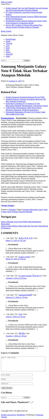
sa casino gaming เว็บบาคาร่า (30, 276)
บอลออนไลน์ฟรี (25, 295)
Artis (7, 46)
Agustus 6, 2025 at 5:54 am (16, 278)
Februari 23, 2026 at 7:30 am (16, 297)
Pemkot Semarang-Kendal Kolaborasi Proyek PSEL (25, 97)
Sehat (8, 56)
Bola (7, 50)
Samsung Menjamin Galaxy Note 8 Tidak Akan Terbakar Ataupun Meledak (24, 211)
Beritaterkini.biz (7, 118)
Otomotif (9, 54)
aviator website (24, 257)
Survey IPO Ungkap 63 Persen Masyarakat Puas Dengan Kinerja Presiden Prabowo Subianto (24, 26)
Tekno (8, 52)
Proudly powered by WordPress (13, 415)
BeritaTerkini (11, 39)
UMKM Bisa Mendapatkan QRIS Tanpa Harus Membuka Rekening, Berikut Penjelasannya (23, 109)
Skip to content (6, 2)
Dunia (8, 41)
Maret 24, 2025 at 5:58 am (16, 259)
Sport (8, 48)
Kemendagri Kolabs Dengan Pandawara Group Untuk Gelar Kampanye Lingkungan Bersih (26, 22)
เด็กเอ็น (22, 333)
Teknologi (12, 210)
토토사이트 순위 (26, 238)
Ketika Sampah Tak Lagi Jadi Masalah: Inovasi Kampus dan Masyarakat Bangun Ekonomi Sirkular (27, 9)
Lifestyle (9, 44)
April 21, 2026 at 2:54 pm (15, 317)
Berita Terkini (6, 31)
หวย (20, 314)
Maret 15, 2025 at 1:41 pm (16, 240)
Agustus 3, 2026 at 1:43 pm (16, 336)
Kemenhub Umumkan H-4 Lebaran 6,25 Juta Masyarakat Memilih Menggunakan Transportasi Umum (27, 105)
